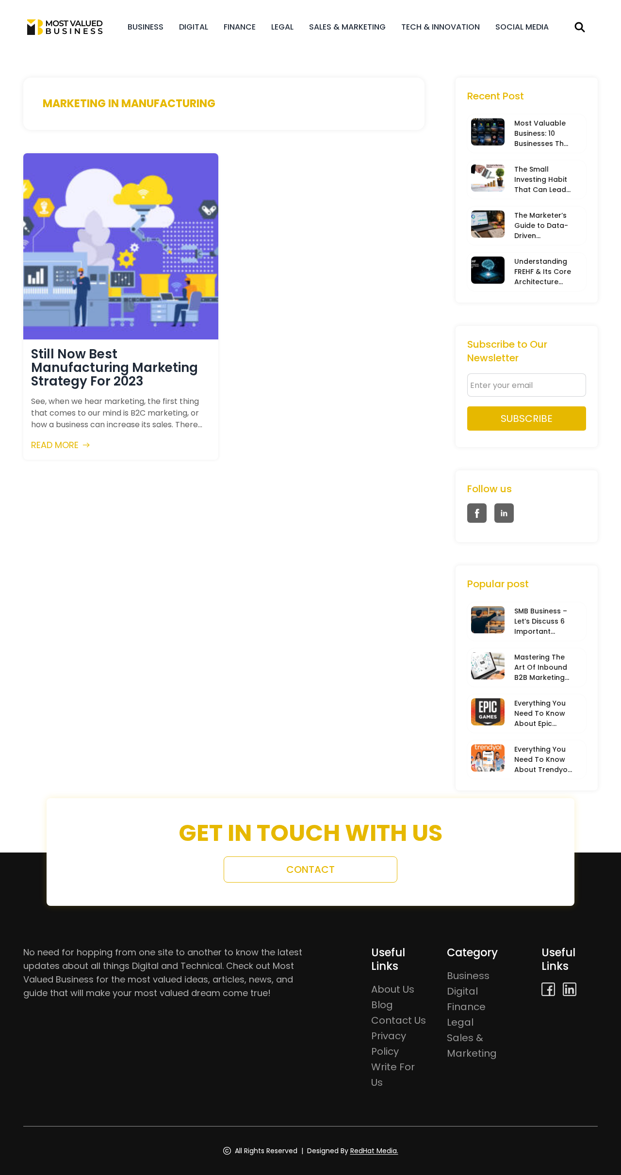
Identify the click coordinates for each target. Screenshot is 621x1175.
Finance (240, 26)
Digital (193, 26)
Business (145, 26)
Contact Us (398, 1020)
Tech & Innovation (440, 26)
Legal (282, 26)
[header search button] (580, 27)
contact (310, 869)
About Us (392, 989)
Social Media (522, 26)
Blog (382, 1005)
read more (55, 445)
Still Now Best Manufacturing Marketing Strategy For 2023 (114, 367)
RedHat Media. (374, 1151)
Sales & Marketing (347, 26)
